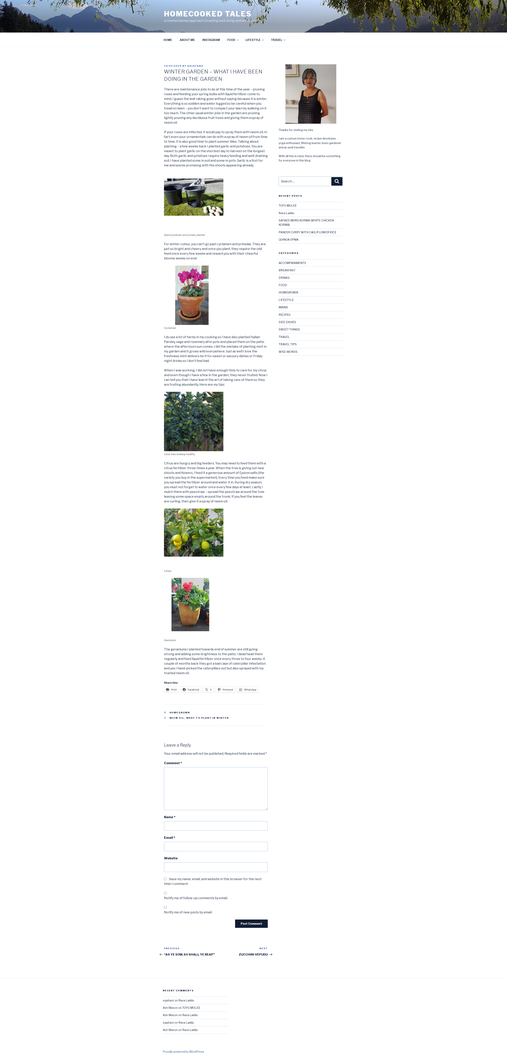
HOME (168, 40)
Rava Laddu (286, 213)
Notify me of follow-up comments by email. (196, 898)
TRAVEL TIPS (288, 344)
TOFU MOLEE (288, 205)
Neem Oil (177, 718)
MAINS (283, 307)
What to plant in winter (207, 718)
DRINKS (284, 277)
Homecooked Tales (208, 13)
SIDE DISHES (287, 322)
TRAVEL (276, 40)
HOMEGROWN (180, 712)
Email (169, 838)
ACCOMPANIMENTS (292, 263)
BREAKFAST (287, 270)
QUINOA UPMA (288, 239)
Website (171, 858)
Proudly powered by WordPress (183, 1051)
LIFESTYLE (253, 40)
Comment (173, 763)
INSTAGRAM (211, 40)
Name (169, 817)
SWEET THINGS (289, 329)
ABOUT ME (187, 40)
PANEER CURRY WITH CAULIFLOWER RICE (307, 232)
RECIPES (285, 314)
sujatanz (195, 66)
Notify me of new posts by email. (188, 912)
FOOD (231, 40)
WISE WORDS (288, 351)
